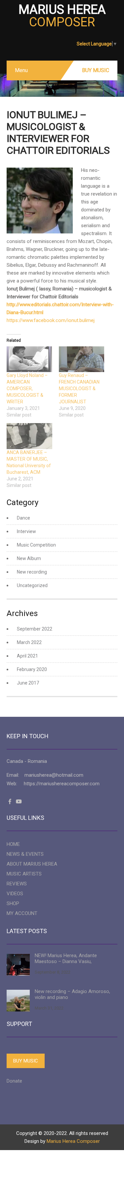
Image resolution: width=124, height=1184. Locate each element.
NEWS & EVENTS (25, 854)
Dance (23, 518)
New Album (29, 558)
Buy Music (95, 70)
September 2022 (34, 629)
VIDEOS (15, 894)
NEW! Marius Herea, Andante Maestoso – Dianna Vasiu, (66, 958)
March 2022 (29, 642)
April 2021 (27, 656)
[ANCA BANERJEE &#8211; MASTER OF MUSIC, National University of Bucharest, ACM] (29, 436)
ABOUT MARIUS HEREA (32, 864)
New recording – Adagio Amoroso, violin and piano (72, 994)
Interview (26, 531)
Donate (14, 1081)
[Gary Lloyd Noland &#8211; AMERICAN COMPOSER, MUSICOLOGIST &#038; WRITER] (29, 359)
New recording (32, 572)
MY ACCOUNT (22, 913)
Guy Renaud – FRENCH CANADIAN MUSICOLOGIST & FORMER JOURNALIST (79, 388)
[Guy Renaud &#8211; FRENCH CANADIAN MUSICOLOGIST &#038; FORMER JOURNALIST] (81, 359)
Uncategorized (32, 585)
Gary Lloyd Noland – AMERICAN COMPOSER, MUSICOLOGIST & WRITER (27, 388)
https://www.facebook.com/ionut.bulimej (51, 320)
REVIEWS (17, 884)
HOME (13, 844)
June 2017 (28, 683)
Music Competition (36, 545)
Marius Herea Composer (73, 1141)
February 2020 (32, 669)
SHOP (13, 903)
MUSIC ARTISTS (24, 874)
